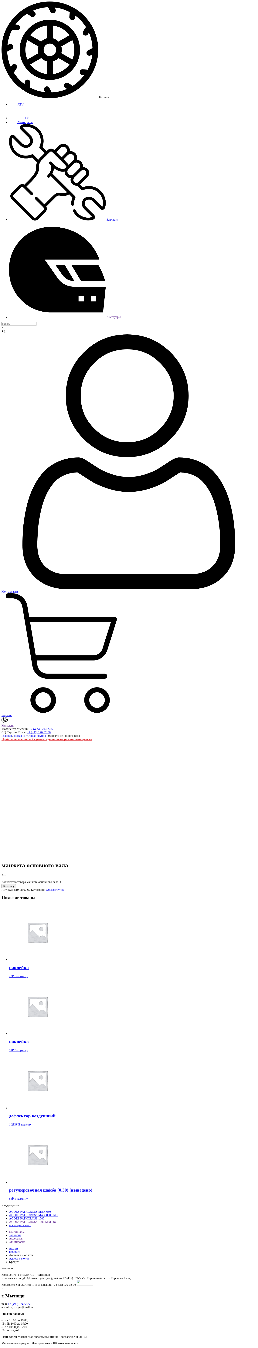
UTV (25, 117)
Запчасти (112, 219)
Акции (13, 1248)
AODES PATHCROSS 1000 (26, 1218)
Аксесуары (113, 317)
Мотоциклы (25, 122)
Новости (14, 1251)
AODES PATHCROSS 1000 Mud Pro (32, 1221)
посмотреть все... (20, 1225)
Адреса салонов (19, 1258)
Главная (7, 735)
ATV (20, 104)
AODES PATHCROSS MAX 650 (30, 1211)
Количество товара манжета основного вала (30, 882)
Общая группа (36, 735)
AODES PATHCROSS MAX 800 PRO (33, 1215)
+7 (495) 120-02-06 (41, 729)
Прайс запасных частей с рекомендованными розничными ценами (47, 739)
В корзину (8, 886)
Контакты (8, 725)
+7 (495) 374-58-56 (19, 1304)
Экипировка (17, 1241)
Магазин (19, 735)
